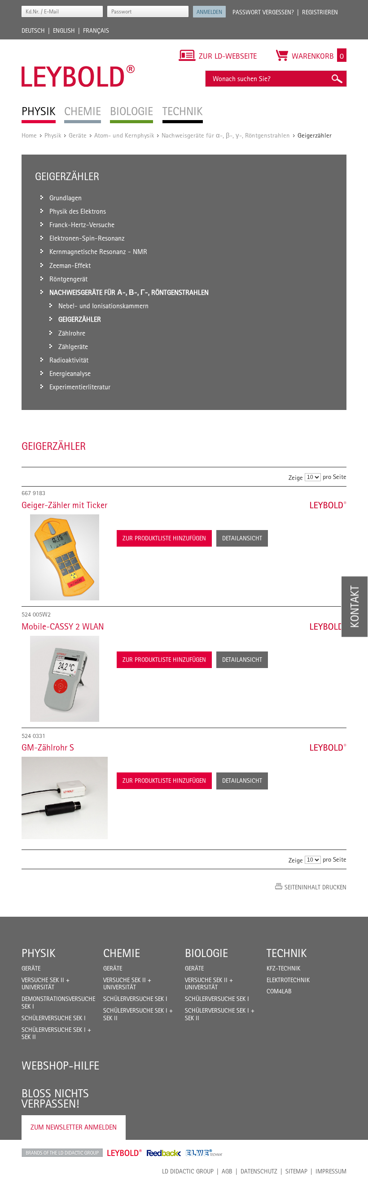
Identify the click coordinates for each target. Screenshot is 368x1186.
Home (29, 135)
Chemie (121, 953)
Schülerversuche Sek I (54, 1018)
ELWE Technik (204, 1152)
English (64, 30)
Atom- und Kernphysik (124, 135)
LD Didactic (62, 1152)
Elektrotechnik (288, 979)
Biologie (206, 953)
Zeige (296, 477)
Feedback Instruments (164, 1152)
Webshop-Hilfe (60, 1065)
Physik (52, 135)
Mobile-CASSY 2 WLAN (63, 626)
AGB (227, 1171)
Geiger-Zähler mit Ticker (64, 505)
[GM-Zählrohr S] (65, 798)
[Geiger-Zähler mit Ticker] (65, 557)
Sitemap (296, 1171)
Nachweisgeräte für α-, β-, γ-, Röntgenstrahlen (226, 135)
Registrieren (320, 12)
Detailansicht (242, 538)
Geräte (78, 135)
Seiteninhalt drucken (315, 887)
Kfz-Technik (283, 968)
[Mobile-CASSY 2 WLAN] (65, 679)
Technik (287, 953)
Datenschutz (259, 1171)
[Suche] (336, 78)
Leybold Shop (124, 1152)
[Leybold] (78, 43)
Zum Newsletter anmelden (74, 1127)
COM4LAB (279, 991)
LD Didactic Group (188, 1171)
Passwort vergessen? (263, 12)
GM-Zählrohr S (48, 747)
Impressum (330, 1171)
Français (96, 30)
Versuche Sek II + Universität (46, 983)
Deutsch (33, 30)
